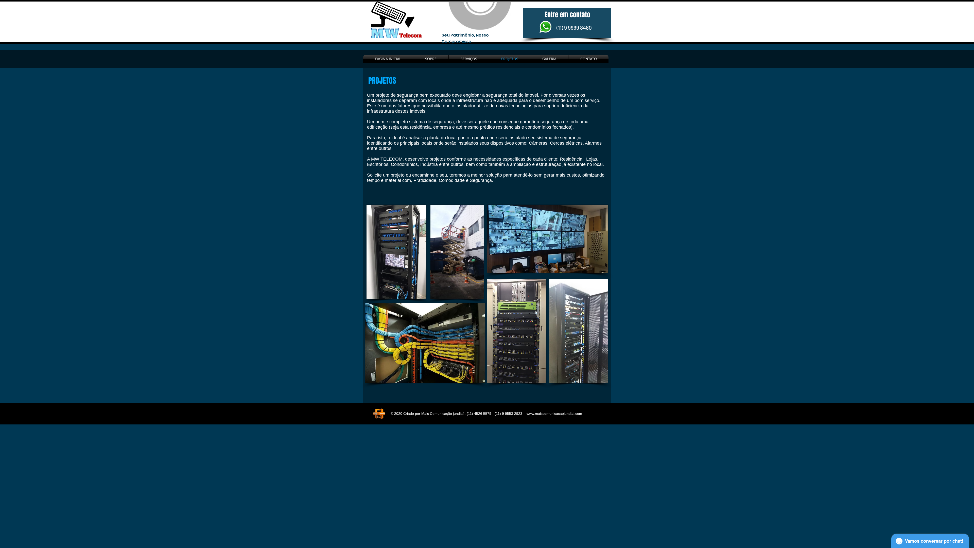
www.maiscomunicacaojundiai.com (554, 414)
